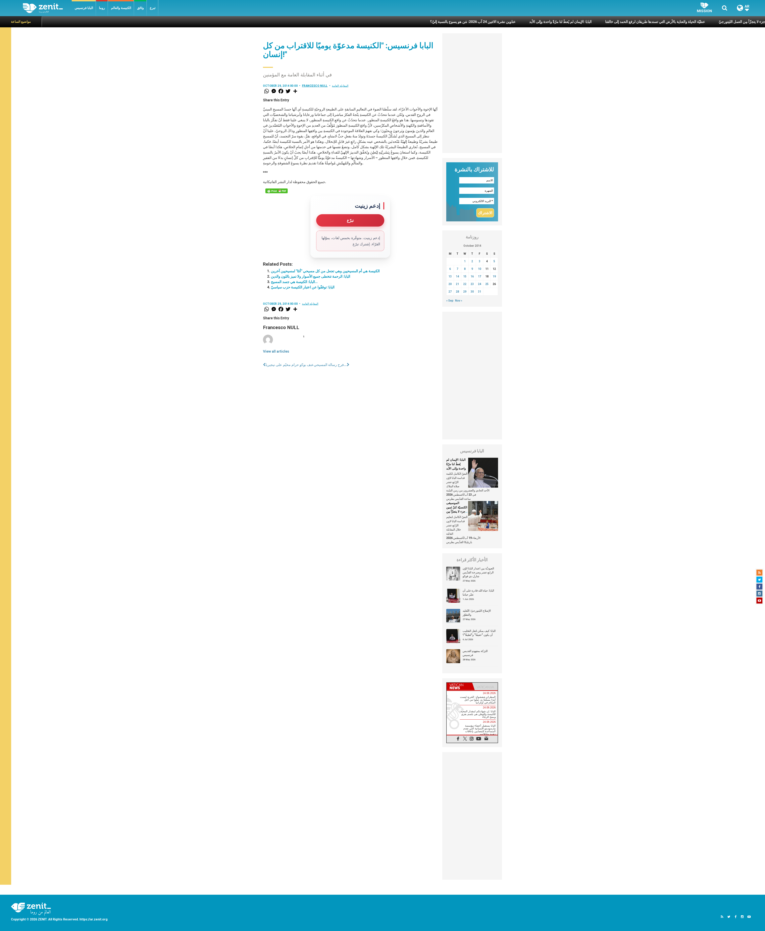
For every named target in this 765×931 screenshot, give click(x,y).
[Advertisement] (472, 93)
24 (479, 284)
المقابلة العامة (340, 85)
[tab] (459, 686)
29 (464, 291)
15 (464, 276)
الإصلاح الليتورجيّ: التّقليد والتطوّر (477, 612)
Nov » (458, 300)
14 (457, 276)
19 (494, 276)
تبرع (152, 8)
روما (102, 8)
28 (457, 291)
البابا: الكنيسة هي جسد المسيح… (294, 282)
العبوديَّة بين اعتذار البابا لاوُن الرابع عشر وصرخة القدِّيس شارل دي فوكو (478, 572)
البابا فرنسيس (84, 8)
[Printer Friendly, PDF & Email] (276, 190)
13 (450, 276)
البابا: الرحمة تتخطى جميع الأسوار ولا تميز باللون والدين (310, 276)
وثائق (140, 8)
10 (479, 268)
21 (457, 284)
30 (472, 291)
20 (450, 284)
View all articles (276, 351)
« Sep (449, 300)
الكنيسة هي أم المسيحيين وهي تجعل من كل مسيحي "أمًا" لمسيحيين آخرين (325, 271)
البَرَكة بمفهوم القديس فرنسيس (475, 653)
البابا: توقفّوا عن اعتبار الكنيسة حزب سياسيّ (302, 287)
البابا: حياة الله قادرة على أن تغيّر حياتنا (478, 592)
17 (479, 276)
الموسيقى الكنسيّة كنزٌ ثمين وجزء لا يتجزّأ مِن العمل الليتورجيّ (677, 22)
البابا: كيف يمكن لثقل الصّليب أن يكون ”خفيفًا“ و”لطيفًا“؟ (479, 632)
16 (472, 276)
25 (486, 284)
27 (450, 291)
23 (472, 284)
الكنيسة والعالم (121, 8)
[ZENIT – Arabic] (47, 8)
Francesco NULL (315, 85)
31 (479, 291)
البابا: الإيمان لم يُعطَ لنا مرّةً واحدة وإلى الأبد (474, 22)
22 (464, 284)
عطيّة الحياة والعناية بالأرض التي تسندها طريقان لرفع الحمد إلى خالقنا (569, 22)
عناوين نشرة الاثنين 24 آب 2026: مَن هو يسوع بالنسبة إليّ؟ (387, 22)
